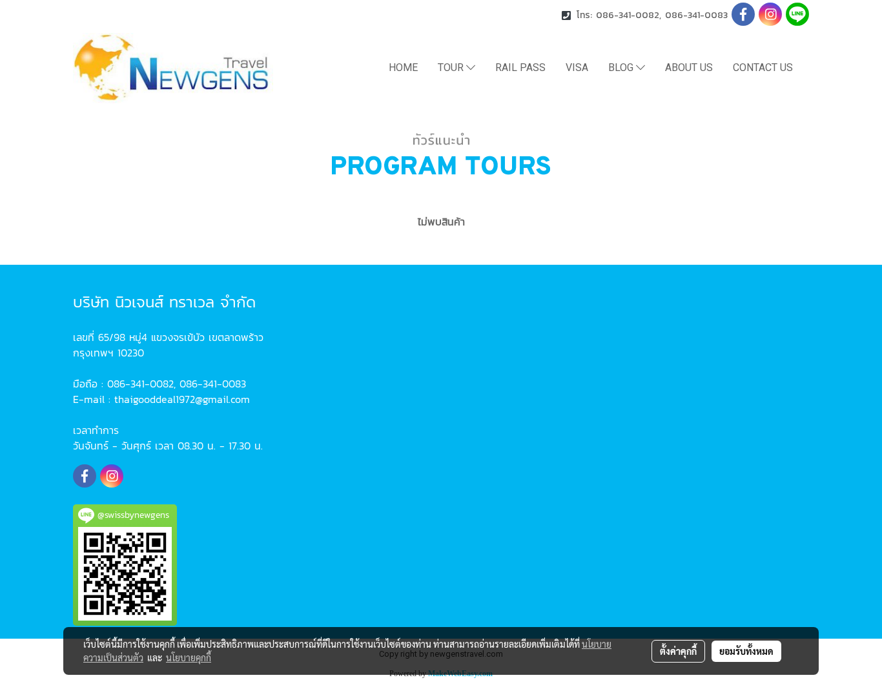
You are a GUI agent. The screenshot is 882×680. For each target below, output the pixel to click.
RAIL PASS (520, 67)
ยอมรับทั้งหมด (746, 651)
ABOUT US (689, 67)
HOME (403, 67)
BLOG (622, 67)
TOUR (452, 67)
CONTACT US (763, 67)
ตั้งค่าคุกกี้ (678, 651)
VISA (577, 67)
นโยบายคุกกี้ (188, 657)
